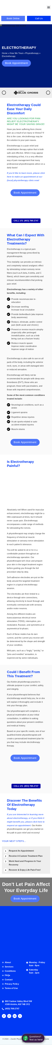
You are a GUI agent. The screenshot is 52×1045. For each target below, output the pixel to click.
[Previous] (4, 93)
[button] (49, 7)
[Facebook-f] (4, 1016)
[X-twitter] (20, 1016)
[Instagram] (9, 1016)
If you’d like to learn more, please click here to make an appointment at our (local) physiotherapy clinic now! (26, 176)
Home (4, 53)
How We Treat (16, 53)
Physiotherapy (32, 53)
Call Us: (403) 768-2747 (26, 221)
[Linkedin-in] (15, 1016)
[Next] (48, 93)
